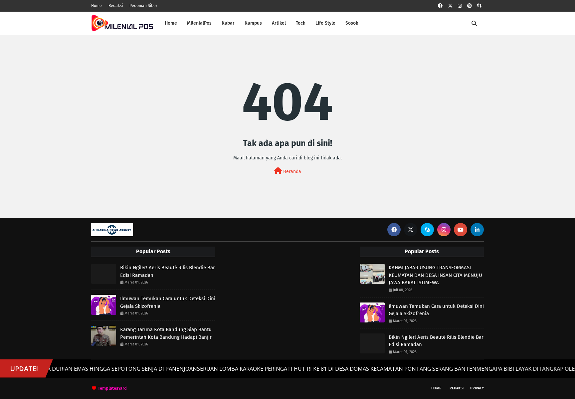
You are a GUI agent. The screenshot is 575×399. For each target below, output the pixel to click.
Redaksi (115, 5)
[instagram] (460, 6)
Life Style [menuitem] (325, 23)
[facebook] (440, 6)
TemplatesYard (112, 388)
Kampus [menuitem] (253, 23)
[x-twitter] (450, 6)
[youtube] (460, 229)
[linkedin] (477, 229)
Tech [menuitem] (300, 23)
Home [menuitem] (171, 23)
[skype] (479, 6)
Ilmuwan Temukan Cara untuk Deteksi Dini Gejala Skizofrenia (167, 302)
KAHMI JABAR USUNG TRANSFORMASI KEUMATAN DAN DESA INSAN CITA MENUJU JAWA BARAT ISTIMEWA (435, 275)
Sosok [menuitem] (351, 23)
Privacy (477, 388)
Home (96, 5)
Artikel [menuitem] (279, 23)
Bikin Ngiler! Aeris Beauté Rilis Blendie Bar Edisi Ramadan (167, 271)
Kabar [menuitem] (228, 23)
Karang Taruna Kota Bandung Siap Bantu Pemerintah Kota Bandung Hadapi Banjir (166, 333)
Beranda (291, 171)
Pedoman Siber (143, 5)
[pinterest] (470, 6)
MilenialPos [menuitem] (199, 23)
